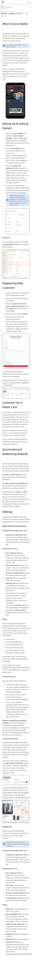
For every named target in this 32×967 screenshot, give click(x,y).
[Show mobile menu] (3, 2)
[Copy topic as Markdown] (6, 16)
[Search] (29, 2)
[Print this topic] (26, 13)
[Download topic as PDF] (2, 16)
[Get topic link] (22, 13)
